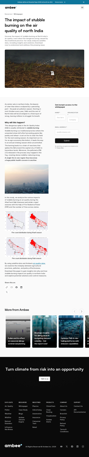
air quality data (39, 263)
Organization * (73, 114)
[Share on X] (7, 292)
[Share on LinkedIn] (21, 287)
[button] (81, 311)
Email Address (61, 127)
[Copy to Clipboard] (7, 287)
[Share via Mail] (12, 287)
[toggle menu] (82, 7)
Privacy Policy (60, 147)
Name (57, 112)
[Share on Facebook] (17, 287)
